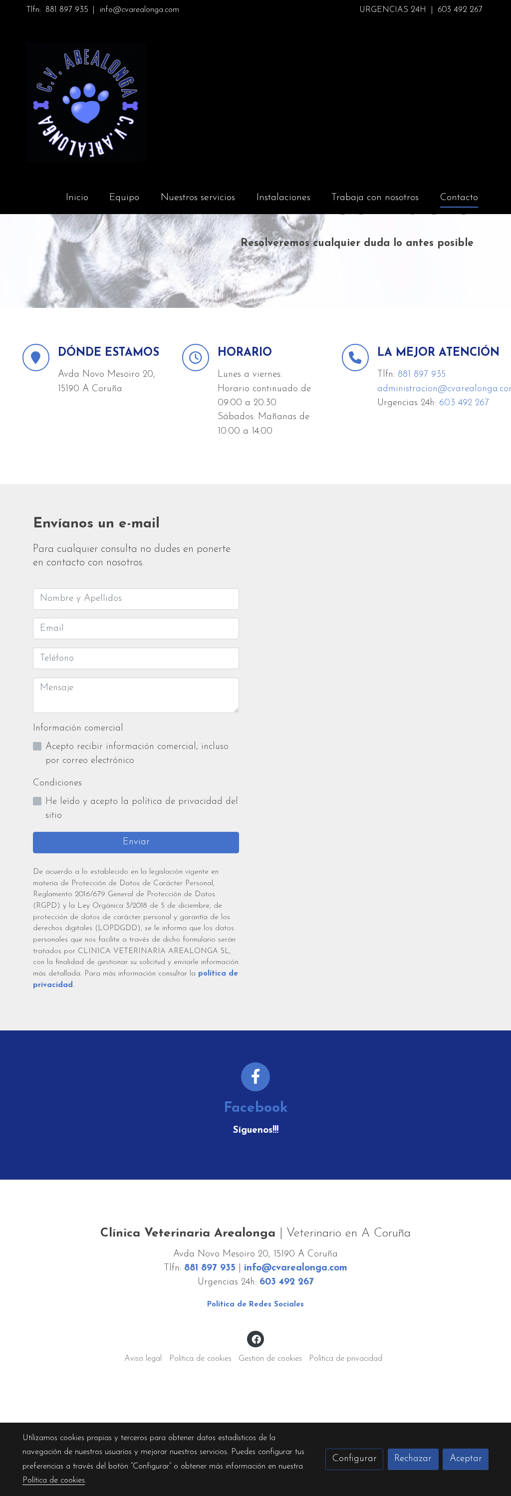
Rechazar (413, 1459)
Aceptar (466, 1459)
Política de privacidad (345, 1359)
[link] (86, 102)
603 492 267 (460, 10)
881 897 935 (66, 10)
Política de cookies (200, 1359)
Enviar (136, 842)
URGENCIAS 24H (392, 10)
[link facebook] (256, 1338)
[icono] (255, 1077)
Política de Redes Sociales (255, 1304)
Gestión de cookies (270, 1359)
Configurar (354, 1459)
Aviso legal (143, 1359)
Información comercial (78, 728)
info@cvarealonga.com (139, 10)
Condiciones (57, 783)
